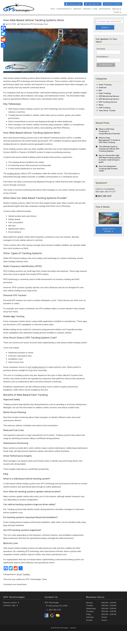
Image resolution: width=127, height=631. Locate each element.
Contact (116, 12)
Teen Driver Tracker (107, 110)
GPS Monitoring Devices (109, 96)
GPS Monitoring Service (109, 99)
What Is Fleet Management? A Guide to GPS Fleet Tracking (109, 140)
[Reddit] (3, 39)
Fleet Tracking (105, 93)
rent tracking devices (36, 367)
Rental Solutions (105, 9)
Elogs (95, 9)
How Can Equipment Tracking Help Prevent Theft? (108, 168)
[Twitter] (3, 34)
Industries (86, 9)
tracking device (13, 173)
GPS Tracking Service (108, 102)
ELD (100, 90)
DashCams (77, 9)
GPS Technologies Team (39, 24)
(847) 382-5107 (94, 4)
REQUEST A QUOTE (112, 4)
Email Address (102, 56)
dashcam (102, 87)
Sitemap (73, 628)
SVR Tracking (104, 108)
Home (52, 9)
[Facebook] (3, 28)
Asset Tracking (23, 574)
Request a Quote (10, 602)
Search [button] (105, 27)
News (101, 105)
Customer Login (9, 605)
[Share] (3, 45)
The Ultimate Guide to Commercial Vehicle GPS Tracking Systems (109, 148)
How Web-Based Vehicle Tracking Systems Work (33, 20)
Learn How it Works (108, 230)
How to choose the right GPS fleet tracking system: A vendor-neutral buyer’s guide (110, 158)
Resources (115, 9)
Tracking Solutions (63, 9)
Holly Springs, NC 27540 (57, 606)
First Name (100, 49)
